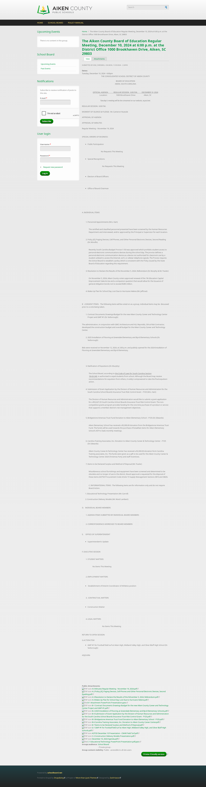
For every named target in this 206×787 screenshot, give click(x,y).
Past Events (45, 68)
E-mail (43, 98)
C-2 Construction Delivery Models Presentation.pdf (113, 736)
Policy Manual (76, 22)
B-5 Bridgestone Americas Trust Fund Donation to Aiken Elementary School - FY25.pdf (127, 719)
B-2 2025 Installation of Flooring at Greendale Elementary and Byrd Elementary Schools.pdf (129, 711)
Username (45, 144)
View (89, 59)
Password (45, 155)
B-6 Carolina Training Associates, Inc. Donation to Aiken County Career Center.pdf (125, 722)
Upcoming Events (48, 64)
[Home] (80, 10)
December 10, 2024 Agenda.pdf (105, 739)
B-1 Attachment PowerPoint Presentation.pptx (106, 702)
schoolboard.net (55, 772)
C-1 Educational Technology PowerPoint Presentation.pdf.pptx (113, 741)
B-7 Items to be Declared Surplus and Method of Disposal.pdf (117, 725)
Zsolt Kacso (114, 777)
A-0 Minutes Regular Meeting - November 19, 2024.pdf (114, 688)
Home (40, 22)
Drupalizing (59, 777)
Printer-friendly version (153, 754)
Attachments (99, 59)
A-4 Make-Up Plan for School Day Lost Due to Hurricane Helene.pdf (119, 700)
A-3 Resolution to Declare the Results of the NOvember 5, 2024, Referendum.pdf (125, 697)
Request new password (53, 167)
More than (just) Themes (86, 777)
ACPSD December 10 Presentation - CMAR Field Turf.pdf (115, 733)
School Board (55, 22)
